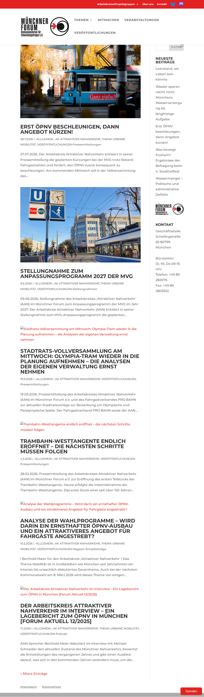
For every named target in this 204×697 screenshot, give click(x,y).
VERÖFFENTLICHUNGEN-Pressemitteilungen (69, 144)
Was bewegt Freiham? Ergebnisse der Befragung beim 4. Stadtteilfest (169, 160)
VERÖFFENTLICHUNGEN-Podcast (43, 634)
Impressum (28, 687)
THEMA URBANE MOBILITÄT (119, 628)
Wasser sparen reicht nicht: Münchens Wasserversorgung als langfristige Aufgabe (169, 103)
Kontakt (162, 4)
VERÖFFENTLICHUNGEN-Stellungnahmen (67, 289)
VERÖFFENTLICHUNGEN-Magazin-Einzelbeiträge (71, 549)
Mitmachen (108, 20)
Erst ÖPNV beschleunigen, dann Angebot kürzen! (69, 129)
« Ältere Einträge (33, 674)
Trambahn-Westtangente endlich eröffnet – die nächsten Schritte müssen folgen (73, 446)
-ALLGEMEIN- (44, 139)
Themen (81, 20)
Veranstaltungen (141, 20)
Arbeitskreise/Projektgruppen (116, 4)
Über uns (147, 4)
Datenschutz (51, 687)
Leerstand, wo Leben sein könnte (167, 74)
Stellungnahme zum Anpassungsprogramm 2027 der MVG (76, 273)
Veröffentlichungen (95, 33)
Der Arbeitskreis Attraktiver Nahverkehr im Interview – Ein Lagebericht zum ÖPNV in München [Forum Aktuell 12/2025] (74, 613)
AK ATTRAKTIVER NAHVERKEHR (77, 139)
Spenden (191, 691)
